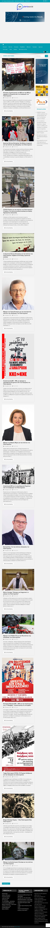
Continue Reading (9, 161)
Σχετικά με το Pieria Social (19, 1)
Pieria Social (15, 97)
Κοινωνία (5, 46)
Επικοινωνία (28, 1)
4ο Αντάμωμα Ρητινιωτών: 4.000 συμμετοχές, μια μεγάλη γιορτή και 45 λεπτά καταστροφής (42, 143)
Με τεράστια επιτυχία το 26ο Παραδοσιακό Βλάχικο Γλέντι (42, 137)
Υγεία (11, 49)
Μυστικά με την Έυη (23, 49)
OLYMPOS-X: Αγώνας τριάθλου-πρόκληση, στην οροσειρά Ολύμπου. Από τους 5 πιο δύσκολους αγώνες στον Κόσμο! (42, 115)
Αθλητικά (28, 46)
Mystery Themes (17, 926)
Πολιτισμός (5, 49)
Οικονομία (16, 46)
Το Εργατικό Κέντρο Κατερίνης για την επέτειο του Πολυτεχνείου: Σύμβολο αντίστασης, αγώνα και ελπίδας (18, 255)
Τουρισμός (34, 46)
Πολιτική (10, 46)
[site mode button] (44, 51)
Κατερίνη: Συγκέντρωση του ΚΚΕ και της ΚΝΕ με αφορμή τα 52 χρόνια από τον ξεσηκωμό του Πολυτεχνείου (17, 94)
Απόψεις (15, 49)
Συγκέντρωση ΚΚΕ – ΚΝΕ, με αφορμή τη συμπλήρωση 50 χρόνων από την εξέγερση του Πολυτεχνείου (16, 382)
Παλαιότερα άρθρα (7, 883)
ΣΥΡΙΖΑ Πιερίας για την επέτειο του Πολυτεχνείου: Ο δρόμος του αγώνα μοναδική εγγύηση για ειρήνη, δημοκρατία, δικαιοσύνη (17, 211)
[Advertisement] (25, 32)
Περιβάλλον (22, 46)
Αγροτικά (40, 46)
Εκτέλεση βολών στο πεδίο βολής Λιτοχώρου (42, 132)
